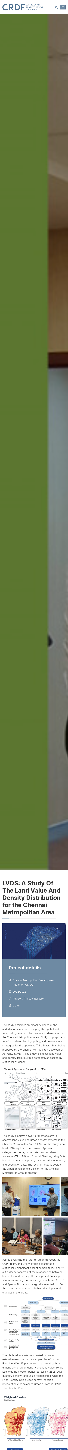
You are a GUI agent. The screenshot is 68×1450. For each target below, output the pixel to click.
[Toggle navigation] (63, 7)
